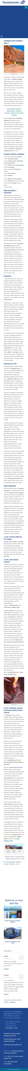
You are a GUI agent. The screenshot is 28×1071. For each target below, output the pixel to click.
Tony (8, 858)
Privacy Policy (9, 1028)
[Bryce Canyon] (19, 847)
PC (4, 862)
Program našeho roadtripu (13, 108)
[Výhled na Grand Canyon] (14, 847)
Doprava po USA (15, 113)
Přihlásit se (13, 1002)
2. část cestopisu (19, 165)
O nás (15, 1028)
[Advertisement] (14, 20)
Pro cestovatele (11, 862)
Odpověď (6, 969)
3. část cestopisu (17, 178)
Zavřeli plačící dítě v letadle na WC (13, 1044)
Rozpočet (7, 113)
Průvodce (18, 862)
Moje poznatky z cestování (14, 111)
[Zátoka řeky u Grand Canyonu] (8, 847)
